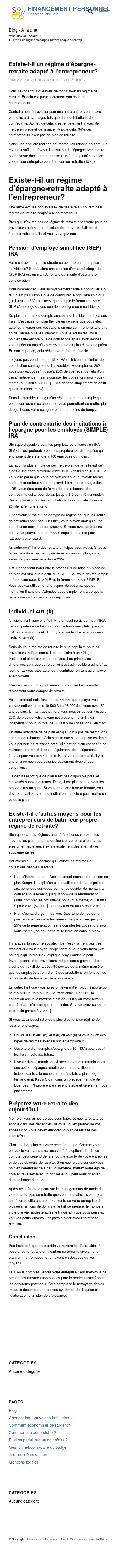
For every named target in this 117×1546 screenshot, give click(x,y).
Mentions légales (24, 1462)
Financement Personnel (43, 1539)
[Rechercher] (88, 11)
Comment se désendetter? (32, 1432)
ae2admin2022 (77, 80)
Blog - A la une (23, 30)
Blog (13, 1410)
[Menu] (100, 11)
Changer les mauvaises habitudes (39, 1417)
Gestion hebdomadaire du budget (38, 1447)
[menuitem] (88, 11)
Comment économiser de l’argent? (39, 1425)
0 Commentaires (38, 80)
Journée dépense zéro (28, 1454)
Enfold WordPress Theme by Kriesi (84, 1539)
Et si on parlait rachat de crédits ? (38, 1439)
